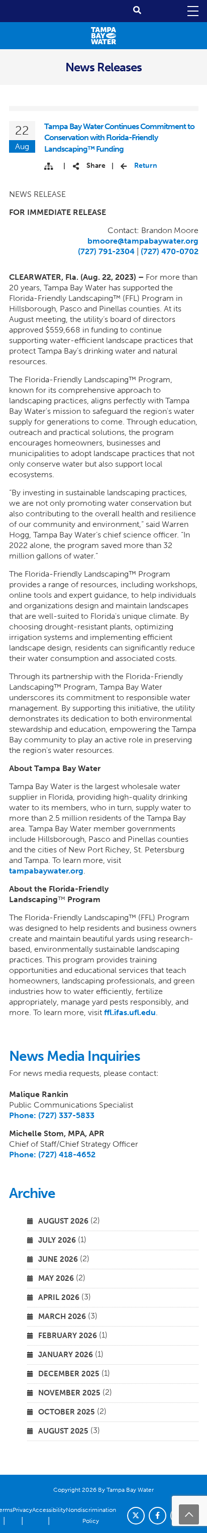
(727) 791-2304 (106, 251)
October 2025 (66, 1411)
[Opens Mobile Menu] (191, 11)
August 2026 (63, 1221)
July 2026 (57, 1240)
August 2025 (63, 1431)
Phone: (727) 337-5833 (51, 1115)
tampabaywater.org (46, 870)
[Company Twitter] (136, 1515)
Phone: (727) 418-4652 (52, 1154)
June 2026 (58, 1259)
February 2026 (67, 1335)
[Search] (137, 10)
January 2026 (65, 1354)
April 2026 (58, 1297)
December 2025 (68, 1373)
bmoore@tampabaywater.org (142, 241)
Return (145, 165)
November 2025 (69, 1392)
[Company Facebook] (157, 1515)
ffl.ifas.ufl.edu (130, 1012)
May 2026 (56, 1278)
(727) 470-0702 (169, 251)
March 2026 (62, 1316)
